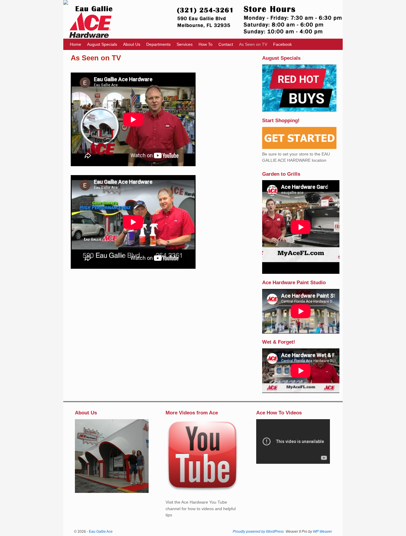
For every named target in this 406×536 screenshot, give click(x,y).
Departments (158, 44)
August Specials (102, 44)
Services (185, 44)
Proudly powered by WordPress (258, 531)
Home (75, 44)
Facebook (282, 44)
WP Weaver (322, 531)
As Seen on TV (253, 44)
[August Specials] (299, 110)
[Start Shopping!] (299, 147)
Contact (225, 44)
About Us (131, 44)
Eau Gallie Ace (101, 531)
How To (206, 44)
